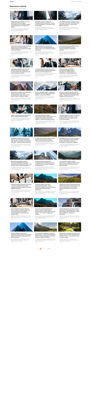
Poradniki (73, 1)
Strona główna (78, 1)
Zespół (12, 1)
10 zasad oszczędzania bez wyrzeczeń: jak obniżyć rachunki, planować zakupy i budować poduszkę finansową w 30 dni (45, 140)
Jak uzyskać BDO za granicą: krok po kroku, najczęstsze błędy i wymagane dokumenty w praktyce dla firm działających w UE (45, 70)
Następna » (49, 248)
